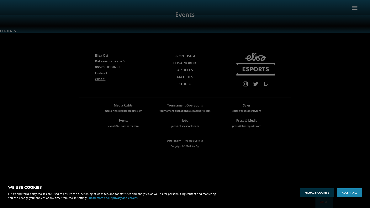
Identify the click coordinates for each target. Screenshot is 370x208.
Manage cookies (317, 193)
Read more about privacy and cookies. (113, 198)
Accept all (349, 193)
